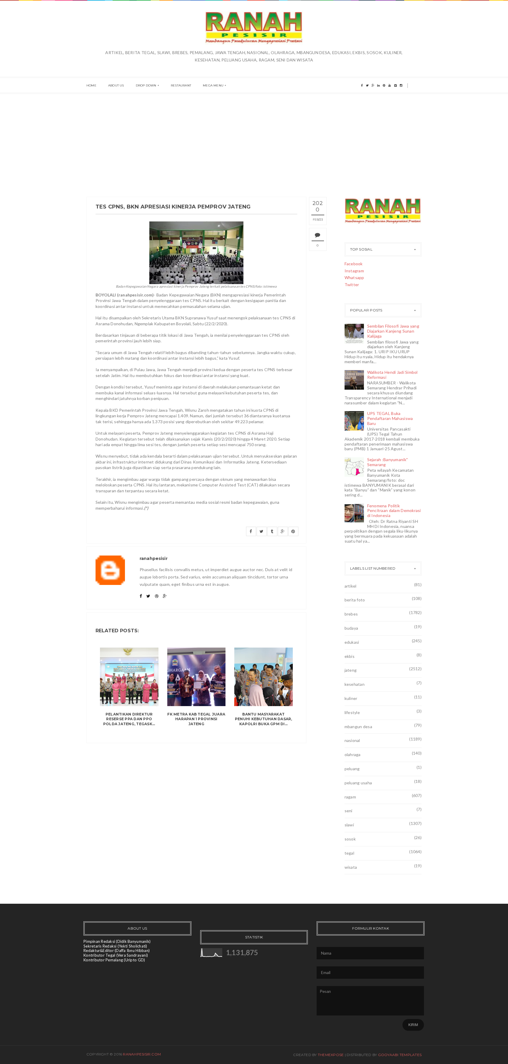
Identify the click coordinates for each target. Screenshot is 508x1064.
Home (91, 85)
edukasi (352, 642)
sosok (350, 838)
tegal (349, 852)
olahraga (353, 754)
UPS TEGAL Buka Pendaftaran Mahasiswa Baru (390, 418)
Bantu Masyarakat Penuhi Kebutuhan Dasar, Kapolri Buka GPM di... (263, 719)
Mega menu (213, 85)
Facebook (354, 263)
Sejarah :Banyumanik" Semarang (387, 462)
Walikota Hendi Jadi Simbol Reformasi (392, 375)
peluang (352, 768)
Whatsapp (354, 277)
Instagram (354, 270)
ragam (350, 796)
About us (116, 85)
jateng (351, 670)
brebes (351, 613)
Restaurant (181, 85)
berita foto (355, 599)
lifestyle (352, 712)
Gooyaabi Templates (400, 1055)
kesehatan (355, 684)
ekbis (350, 656)
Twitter (352, 284)
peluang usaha (358, 782)
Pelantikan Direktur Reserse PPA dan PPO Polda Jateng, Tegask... (129, 719)
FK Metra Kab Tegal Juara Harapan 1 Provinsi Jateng (196, 719)
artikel (351, 585)
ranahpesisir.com (142, 1054)
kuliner (351, 698)
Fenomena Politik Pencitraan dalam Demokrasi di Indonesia (394, 510)
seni (348, 810)
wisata (351, 867)
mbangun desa (358, 726)
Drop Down (146, 85)
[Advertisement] (254, 138)
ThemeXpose (331, 1055)
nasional (352, 740)
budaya (351, 628)
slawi (349, 824)
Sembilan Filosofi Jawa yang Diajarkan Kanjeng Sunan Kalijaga (393, 330)
